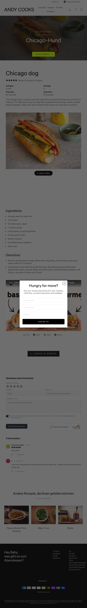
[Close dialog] (64, 283)
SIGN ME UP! (43, 322)
